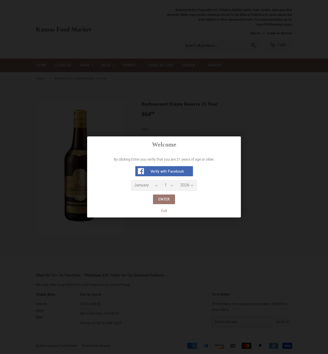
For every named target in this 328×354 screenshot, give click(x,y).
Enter (164, 199)
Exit (164, 211)
